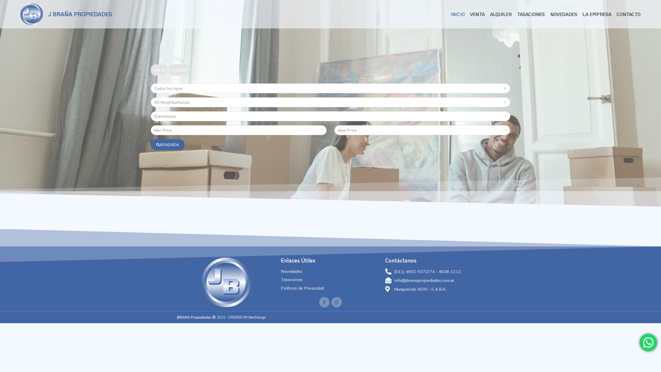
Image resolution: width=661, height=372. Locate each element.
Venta (159, 70)
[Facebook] (324, 302)
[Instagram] (337, 302)
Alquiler (179, 70)
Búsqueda (169, 145)
